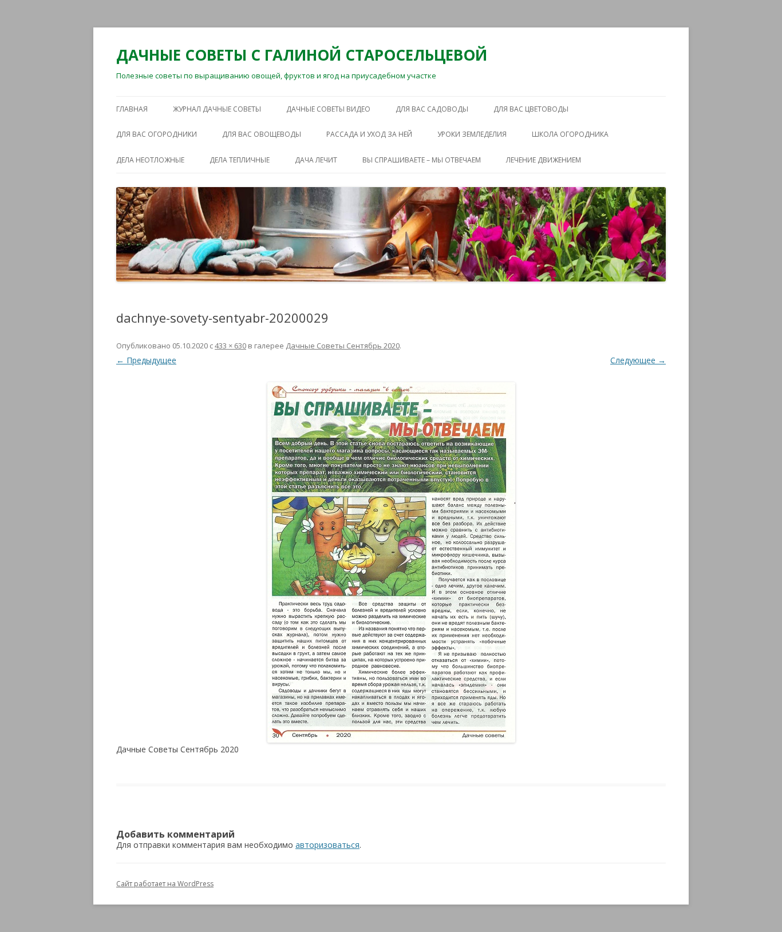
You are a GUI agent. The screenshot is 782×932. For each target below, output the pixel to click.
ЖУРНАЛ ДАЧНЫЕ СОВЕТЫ (217, 109)
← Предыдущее (146, 360)
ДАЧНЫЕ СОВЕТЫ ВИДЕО (328, 109)
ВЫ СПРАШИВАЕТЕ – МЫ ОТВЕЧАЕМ (421, 160)
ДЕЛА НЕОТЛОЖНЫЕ (150, 160)
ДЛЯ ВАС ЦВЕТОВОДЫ (530, 109)
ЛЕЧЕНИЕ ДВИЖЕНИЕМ (543, 160)
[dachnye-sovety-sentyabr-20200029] (391, 562)
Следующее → (638, 360)
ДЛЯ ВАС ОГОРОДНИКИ (156, 134)
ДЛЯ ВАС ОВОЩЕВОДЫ (261, 134)
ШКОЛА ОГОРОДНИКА (570, 134)
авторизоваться (327, 844)
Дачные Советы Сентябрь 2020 (343, 345)
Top (755, 905)
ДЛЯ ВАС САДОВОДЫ (432, 109)
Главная (132, 109)
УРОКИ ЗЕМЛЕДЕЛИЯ (472, 134)
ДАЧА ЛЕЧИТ (316, 160)
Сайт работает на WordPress (165, 884)
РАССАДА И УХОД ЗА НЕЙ (369, 134)
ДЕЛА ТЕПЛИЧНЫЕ (240, 160)
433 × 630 (230, 345)
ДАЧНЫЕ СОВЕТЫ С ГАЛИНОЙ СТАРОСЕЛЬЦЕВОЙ (301, 55)
